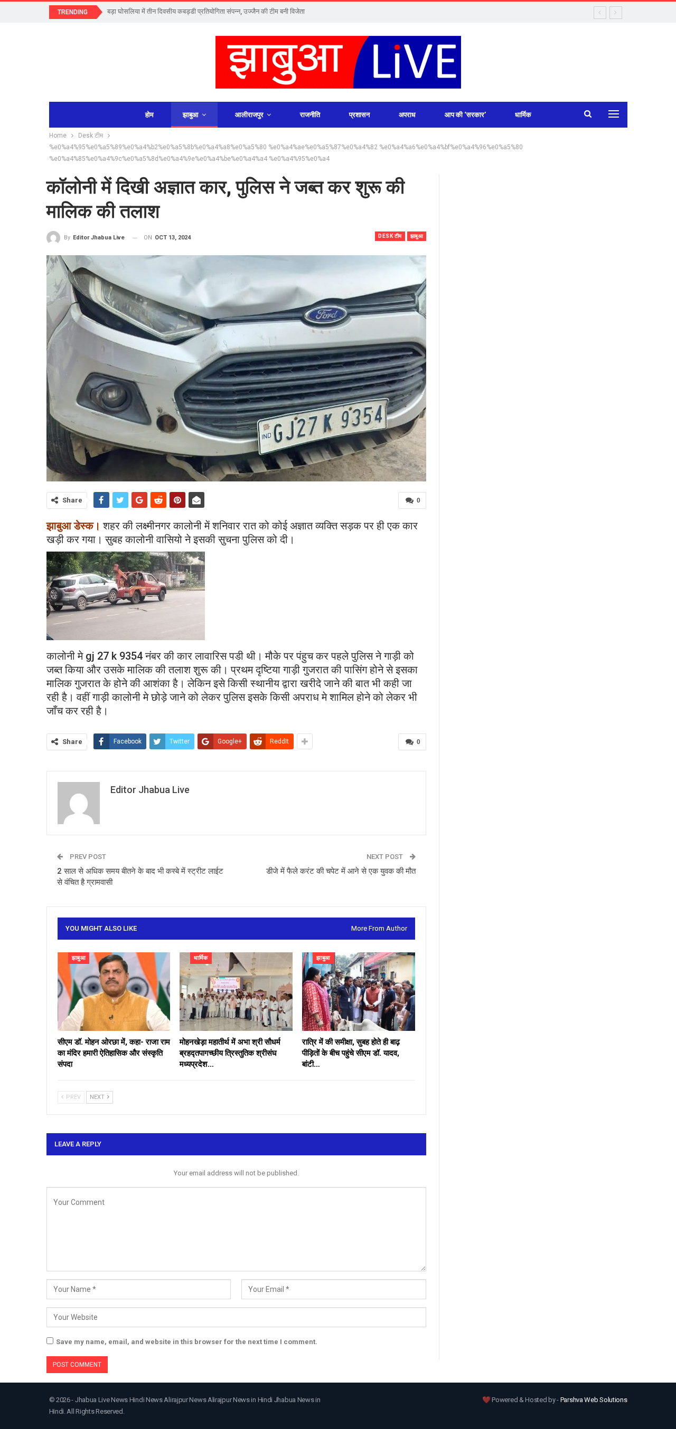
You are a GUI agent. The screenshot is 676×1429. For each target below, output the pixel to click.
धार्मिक (523, 115)
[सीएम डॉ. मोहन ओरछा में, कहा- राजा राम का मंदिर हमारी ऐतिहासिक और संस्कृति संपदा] (114, 991)
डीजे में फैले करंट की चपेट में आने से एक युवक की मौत (341, 871)
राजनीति (310, 115)
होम (149, 115)
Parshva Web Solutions (593, 1400)
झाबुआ (191, 115)
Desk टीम (390, 236)
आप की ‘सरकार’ (465, 115)
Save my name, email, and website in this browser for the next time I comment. (186, 1342)
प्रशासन (359, 115)
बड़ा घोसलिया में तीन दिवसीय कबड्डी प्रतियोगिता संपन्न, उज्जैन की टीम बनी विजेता (206, 11)
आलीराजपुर (249, 115)
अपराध (407, 115)
